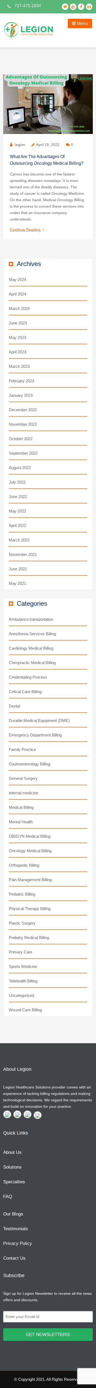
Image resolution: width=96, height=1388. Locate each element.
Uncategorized (21, 995)
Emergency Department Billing (35, 735)
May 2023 (17, 337)
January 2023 (21, 395)
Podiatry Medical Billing (29, 937)
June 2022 (18, 496)
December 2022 (23, 409)
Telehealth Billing (23, 981)
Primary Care (20, 952)
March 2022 (19, 540)
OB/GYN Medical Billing (29, 836)
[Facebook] (27, 1114)
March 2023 (19, 366)
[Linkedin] (38, 1115)
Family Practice (22, 749)
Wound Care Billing (25, 1010)
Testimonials (15, 1228)
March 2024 (19, 308)
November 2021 (23, 554)
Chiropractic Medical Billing (32, 662)
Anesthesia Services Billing (32, 633)
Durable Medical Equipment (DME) (39, 720)
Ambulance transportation (31, 619)
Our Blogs (13, 1214)
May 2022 (17, 511)
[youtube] (17, 1114)
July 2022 (17, 482)
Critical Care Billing (25, 691)
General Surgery (23, 778)
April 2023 (17, 352)
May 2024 (17, 279)
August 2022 (20, 467)
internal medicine (23, 793)
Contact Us (14, 1258)
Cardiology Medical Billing (31, 648)
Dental (14, 706)
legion (20, 145)
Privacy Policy (17, 1243)
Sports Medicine (23, 966)
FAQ (7, 1196)
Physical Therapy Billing (29, 908)
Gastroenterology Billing (29, 764)
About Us (12, 1152)
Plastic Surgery (22, 923)
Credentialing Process (28, 677)
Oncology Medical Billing (30, 850)
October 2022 (21, 438)
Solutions (12, 1167)
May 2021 (17, 583)
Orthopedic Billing (24, 865)
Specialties (14, 1181)
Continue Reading (27, 230)
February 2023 (21, 381)
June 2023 (18, 323)
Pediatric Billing (22, 894)
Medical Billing (21, 807)
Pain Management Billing (30, 879)
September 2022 (23, 453)
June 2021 (18, 569)
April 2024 (17, 294)
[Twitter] (7, 1114)
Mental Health (21, 822)
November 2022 (23, 424)
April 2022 (17, 525)
